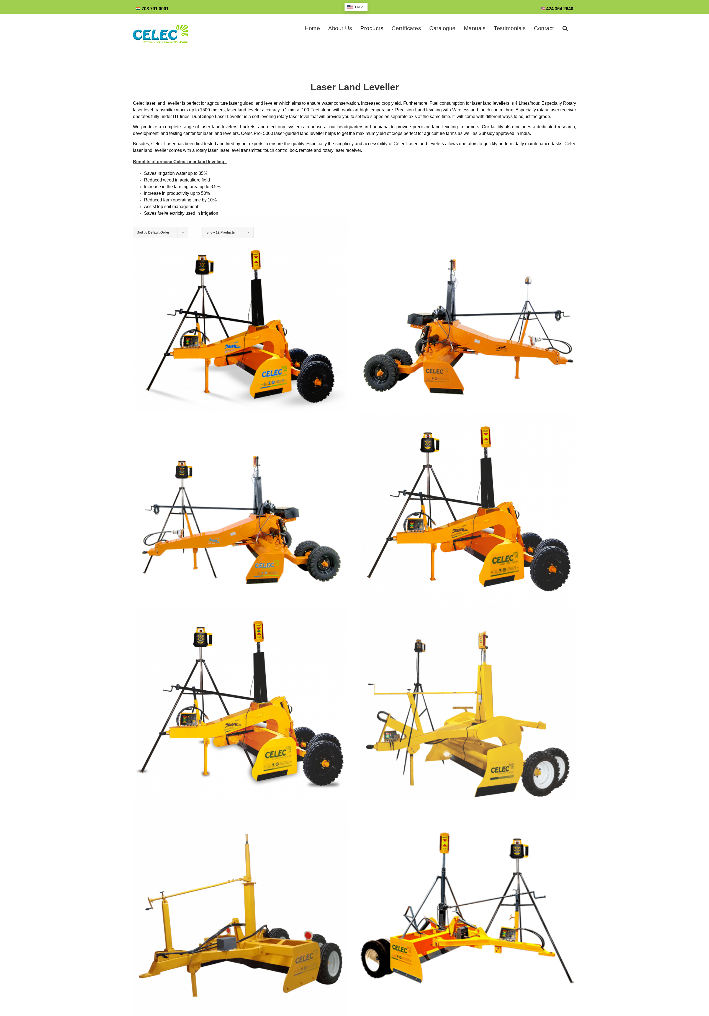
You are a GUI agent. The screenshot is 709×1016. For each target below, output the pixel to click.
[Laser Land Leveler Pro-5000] (241, 325)
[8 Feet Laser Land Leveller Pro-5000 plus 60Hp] (468, 714)
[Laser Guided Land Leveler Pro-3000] (241, 909)
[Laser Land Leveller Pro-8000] (468, 520)
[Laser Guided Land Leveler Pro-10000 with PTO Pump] (241, 520)
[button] (565, 28)
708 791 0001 (155, 8)
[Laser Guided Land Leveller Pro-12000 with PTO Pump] (468, 325)
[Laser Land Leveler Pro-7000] (241, 714)
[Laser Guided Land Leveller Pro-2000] (468, 909)
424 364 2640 (559, 8)
